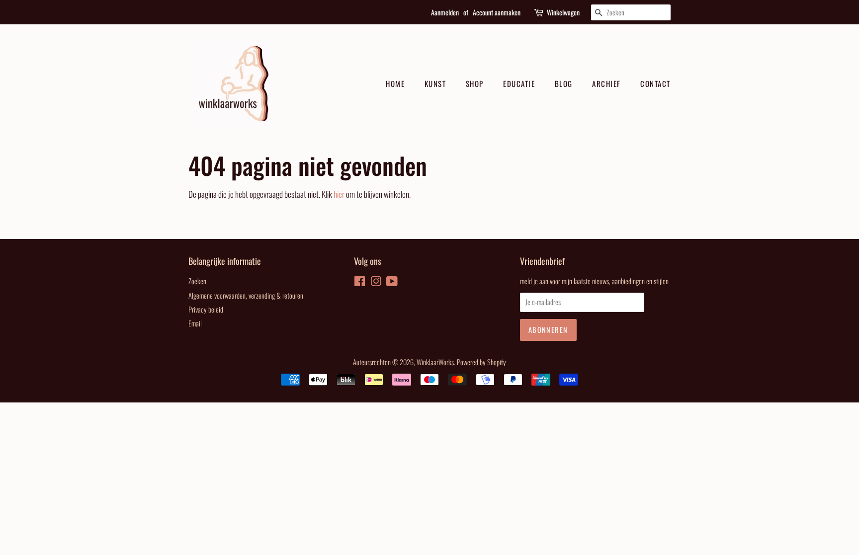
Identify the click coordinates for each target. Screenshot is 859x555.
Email (195, 323)
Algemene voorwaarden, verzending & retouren (245, 295)
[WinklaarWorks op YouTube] (392, 282)
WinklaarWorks (435, 362)
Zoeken (197, 281)
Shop (475, 83)
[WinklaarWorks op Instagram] (375, 282)
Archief (606, 83)
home (395, 83)
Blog (564, 83)
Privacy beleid (205, 309)
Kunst (435, 83)
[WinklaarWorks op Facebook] (359, 282)
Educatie (519, 83)
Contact (655, 83)
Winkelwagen (563, 12)
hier (339, 194)
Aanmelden (445, 12)
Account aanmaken (496, 12)
